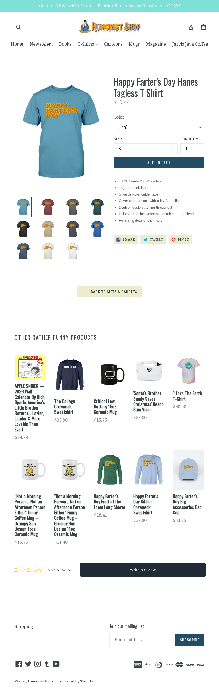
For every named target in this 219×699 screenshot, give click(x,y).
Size (118, 138)
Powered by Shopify (76, 681)
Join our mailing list (127, 626)
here (159, 221)
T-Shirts (89, 44)
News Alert (41, 44)
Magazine (156, 44)
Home (17, 44)
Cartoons (113, 44)
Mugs (134, 44)
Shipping (24, 626)
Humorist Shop (40, 681)
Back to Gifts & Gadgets (113, 291)
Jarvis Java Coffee (190, 44)
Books (65, 44)
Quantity (189, 138)
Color (119, 117)
